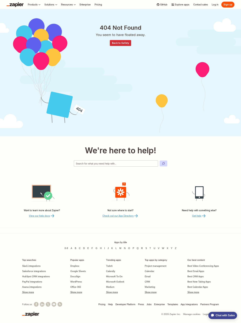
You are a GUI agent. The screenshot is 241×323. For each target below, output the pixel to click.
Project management (155, 266)
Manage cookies (191, 314)
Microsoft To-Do (114, 276)
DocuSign (75, 276)
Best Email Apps (195, 271)
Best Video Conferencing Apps (203, 266)
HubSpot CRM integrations (36, 276)
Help (110, 304)
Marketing (150, 287)
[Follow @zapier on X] (48, 304)
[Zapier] (15, 4)
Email (148, 276)
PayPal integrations (32, 281)
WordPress (76, 281)
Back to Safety (120, 43)
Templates (172, 304)
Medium (110, 287)
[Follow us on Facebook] (36, 304)
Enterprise (159, 304)
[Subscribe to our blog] (60, 304)
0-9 (66, 248)
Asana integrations (31, 287)
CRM (147, 281)
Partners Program (209, 304)
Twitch (109, 266)
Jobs (149, 304)
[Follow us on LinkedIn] (42, 304)
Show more (28, 292)
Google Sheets (78, 271)
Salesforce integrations (34, 271)
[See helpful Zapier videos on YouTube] (54, 304)
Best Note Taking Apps (199, 281)
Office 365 (75, 287)
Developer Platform (125, 304)
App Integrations (189, 304)
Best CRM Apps (195, 276)
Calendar (149, 271)
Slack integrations (31, 266)
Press (141, 304)
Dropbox (74, 266)
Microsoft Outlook (115, 281)
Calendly (110, 271)
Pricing (101, 304)
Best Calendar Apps (197, 287)
